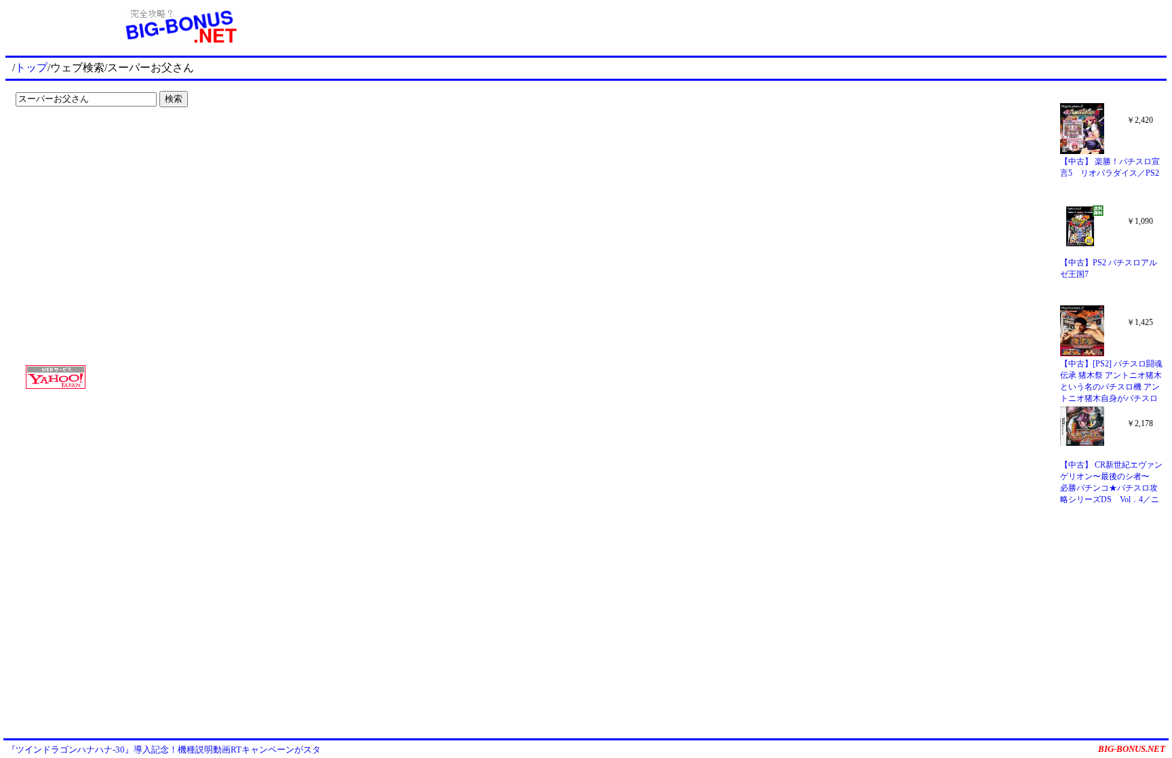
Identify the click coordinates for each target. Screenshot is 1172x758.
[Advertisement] (95, 139)
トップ (31, 67)
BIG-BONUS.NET (1131, 749)
